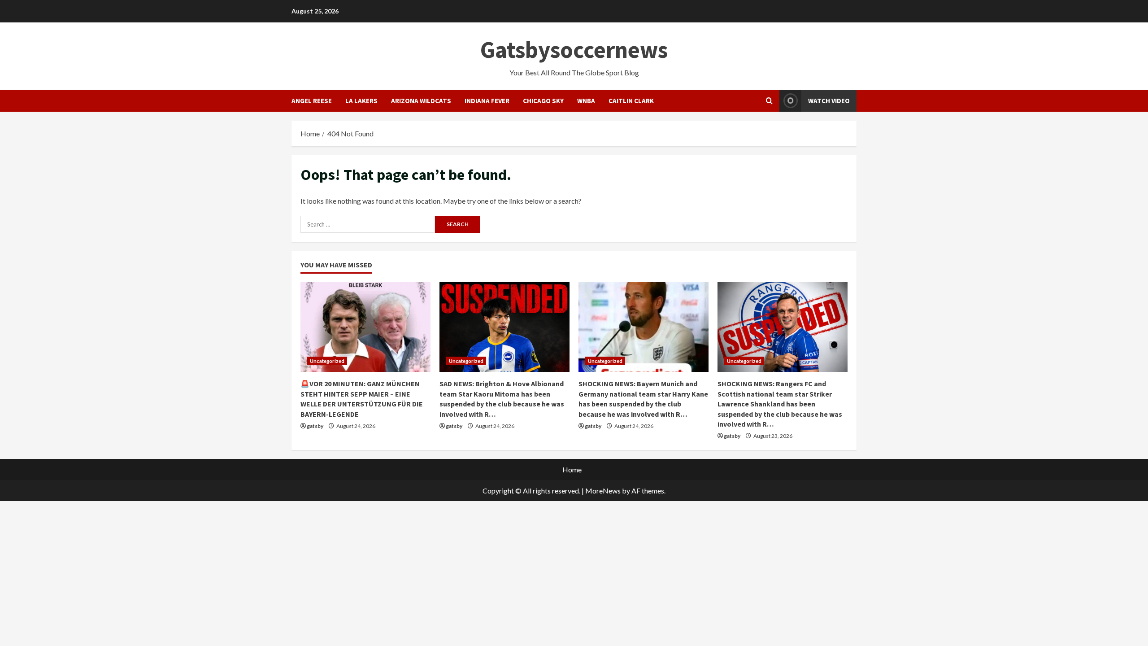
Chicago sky (543, 100)
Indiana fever (487, 100)
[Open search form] (769, 100)
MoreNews (603, 490)
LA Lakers (361, 100)
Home (572, 469)
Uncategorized (327, 361)
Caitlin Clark (631, 100)
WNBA (586, 100)
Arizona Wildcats (421, 100)
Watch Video (829, 100)
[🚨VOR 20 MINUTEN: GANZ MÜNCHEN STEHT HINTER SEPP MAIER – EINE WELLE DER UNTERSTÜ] (365, 327)
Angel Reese (311, 100)
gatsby (315, 426)
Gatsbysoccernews (574, 49)
